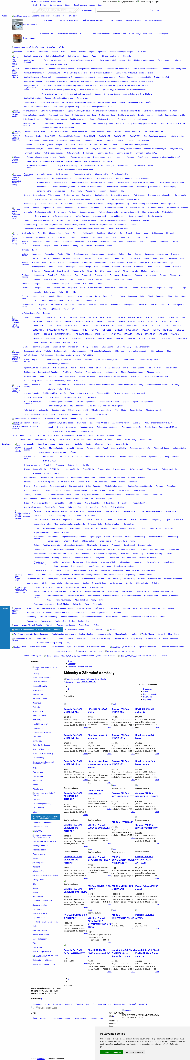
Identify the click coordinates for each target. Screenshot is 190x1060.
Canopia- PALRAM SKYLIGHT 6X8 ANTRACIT (73, 859)
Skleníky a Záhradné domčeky (80, 666)
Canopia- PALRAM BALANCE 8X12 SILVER (146, 795)
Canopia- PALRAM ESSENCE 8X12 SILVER (99, 826)
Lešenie (164, 655)
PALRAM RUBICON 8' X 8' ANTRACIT (75, 916)
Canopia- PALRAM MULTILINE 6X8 (73, 736)
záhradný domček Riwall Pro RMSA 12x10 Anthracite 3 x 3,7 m (123, 953)
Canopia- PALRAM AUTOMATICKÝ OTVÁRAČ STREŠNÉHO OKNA (99, 922)
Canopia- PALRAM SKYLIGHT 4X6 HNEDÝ (122, 795)
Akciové (146, 691)
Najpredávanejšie (150, 694)
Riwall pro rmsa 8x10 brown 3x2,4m (145, 763)
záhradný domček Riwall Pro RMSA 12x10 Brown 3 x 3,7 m (147, 953)
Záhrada (5, 608)
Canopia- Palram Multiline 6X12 (95, 792)
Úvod (70, 661)
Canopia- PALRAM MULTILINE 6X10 (73, 763)
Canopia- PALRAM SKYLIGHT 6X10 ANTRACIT (144, 859)
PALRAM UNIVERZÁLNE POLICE (122, 917)
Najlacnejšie (148, 699)
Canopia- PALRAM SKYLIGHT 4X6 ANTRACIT (73, 796)
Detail (85, 727)
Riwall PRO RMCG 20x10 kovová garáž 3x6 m (99, 953)
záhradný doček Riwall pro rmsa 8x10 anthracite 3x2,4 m (99, 764)
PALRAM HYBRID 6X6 (122, 822)
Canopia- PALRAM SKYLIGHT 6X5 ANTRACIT (73, 827)
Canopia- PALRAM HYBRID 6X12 (120, 763)
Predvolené (147, 689)
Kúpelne (5, 15)
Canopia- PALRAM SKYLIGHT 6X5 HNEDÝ (146, 826)
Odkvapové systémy (64, 651)
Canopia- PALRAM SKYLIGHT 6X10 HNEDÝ (75, 890)
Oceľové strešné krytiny (32, 655)
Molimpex (41, 1058)
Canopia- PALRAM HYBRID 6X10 (120, 736)
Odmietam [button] (117, 1052)
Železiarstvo (6, 444)
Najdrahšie (147, 697)
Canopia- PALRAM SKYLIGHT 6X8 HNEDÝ (99, 858)
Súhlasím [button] (105, 1052)
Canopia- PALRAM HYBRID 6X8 (120, 710)
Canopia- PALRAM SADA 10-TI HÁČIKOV (74, 952)
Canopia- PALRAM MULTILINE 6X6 (73, 710)
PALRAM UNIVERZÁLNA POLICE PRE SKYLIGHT (122, 859)
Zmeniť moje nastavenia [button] (134, 1052)
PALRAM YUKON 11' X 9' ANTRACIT (122, 888)
